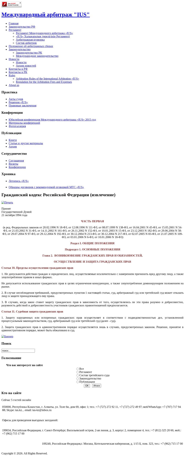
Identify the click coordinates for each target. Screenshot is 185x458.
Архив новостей (26, 65)
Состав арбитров (26, 42)
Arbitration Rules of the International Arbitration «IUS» (47, 78)
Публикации (87, 381)
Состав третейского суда (94, 375)
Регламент (85, 372)
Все (81, 368)
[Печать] (7, 202)
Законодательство (90, 378)
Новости (21, 62)
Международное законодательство (37, 55)
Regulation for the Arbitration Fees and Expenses (44, 81)
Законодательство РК (29, 52)
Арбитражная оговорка (30, 39)
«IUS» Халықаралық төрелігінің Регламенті (43, 36)
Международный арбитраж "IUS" (45, 14)
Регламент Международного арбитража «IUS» (44, 33)
